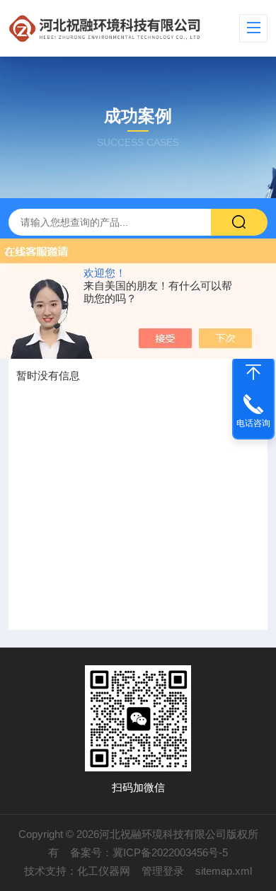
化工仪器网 (103, 871)
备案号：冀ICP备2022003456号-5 (149, 852)
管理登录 (163, 871)
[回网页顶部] (253, 372)
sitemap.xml (223, 871)
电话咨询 (253, 423)
